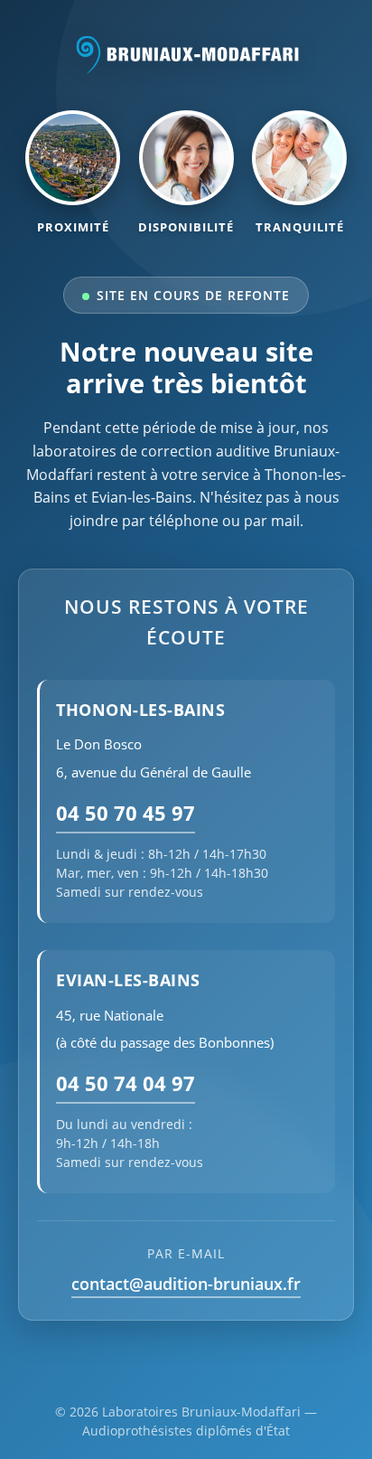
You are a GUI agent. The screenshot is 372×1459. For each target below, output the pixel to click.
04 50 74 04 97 (125, 1083)
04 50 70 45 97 (125, 813)
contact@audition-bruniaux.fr (186, 1283)
